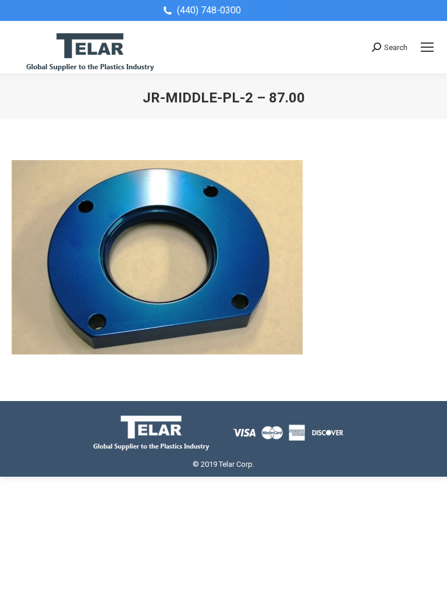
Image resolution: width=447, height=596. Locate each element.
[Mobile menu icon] (427, 47)
